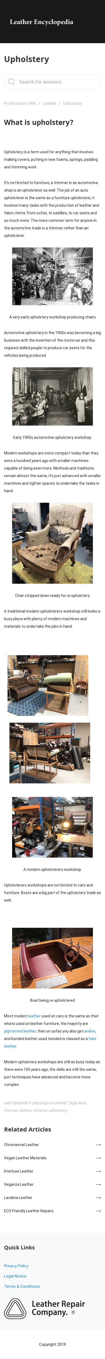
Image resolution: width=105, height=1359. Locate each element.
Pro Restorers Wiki (20, 103)
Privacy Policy (16, 1265)
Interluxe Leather (18, 1171)
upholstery (58, 1110)
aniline (89, 1031)
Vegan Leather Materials (25, 1158)
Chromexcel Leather (21, 1145)
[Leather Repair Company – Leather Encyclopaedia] (41, 21)
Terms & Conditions (22, 1286)
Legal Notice (15, 1276)
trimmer (40, 1110)
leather (34, 1016)
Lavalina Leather (18, 1197)
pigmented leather (20, 1031)
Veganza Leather (19, 1184)
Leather (49, 103)
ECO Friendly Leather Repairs (29, 1211)
